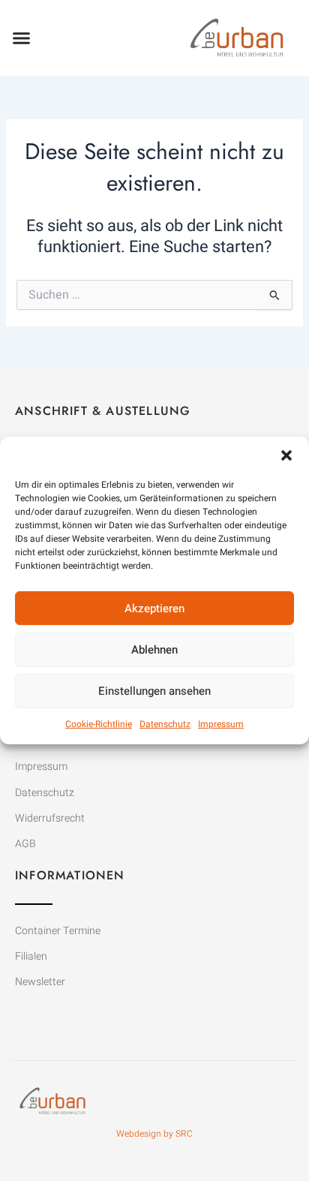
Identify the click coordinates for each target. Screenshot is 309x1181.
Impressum (221, 724)
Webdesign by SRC (154, 1133)
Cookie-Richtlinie (98, 724)
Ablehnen (154, 649)
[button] (286, 455)
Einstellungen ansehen (154, 690)
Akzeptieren (154, 608)
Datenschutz (165, 724)
